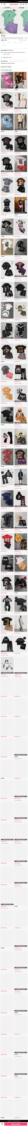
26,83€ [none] (2, 173)
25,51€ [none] (16, 109)
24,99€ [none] (16, 131)
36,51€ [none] (2, 906)
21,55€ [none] (16, 529)
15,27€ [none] (16, 572)
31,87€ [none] (16, 633)
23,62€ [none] (16, 319)
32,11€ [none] (16, 884)
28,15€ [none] (16, 381)
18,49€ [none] (16, 214)
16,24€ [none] (2, 508)
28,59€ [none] (16, 424)
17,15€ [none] (2, 841)
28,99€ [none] (2, 466)
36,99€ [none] (2, 947)
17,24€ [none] (16, 927)
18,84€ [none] (2, 1034)
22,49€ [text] (3, 35)
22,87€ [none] (2, 339)
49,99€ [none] (2, 778)
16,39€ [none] (2, 863)
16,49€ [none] (2, 403)
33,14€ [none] (16, 1117)
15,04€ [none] (2, 736)
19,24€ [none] (16, 613)
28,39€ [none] (2, 884)
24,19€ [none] (16, 256)
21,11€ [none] (16, 947)
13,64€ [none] (16, 339)
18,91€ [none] (16, 173)
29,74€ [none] (16, 863)
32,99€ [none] (16, 1012)
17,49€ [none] (16, 89)
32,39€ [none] (2, 446)
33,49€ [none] (2, 424)
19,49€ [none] (2, 361)
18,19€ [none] (16, 194)
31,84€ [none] (2, 1075)
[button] (2, 4)
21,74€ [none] (2, 381)
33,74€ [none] (2, 756)
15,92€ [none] (2, 927)
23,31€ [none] (16, 278)
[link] (14, 1)
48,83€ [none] (16, 551)
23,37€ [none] (2, 592)
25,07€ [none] (16, 1034)
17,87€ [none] (2, 214)
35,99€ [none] (2, 486)
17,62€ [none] (16, 446)
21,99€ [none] (16, 153)
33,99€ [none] (2, 278)
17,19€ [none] (2, 572)
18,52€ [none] (16, 299)
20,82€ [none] (2, 1097)
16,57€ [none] (2, 991)
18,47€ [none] (16, 991)
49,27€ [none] (2, 653)
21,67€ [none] (16, 653)
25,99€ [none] (16, 1054)
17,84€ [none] (2, 969)
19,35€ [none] (2, 674)
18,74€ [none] (2, 153)
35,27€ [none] (2, 613)
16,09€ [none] (2, 1054)
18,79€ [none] (2, 696)
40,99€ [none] (16, 592)
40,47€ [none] (16, 486)
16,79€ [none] (16, 361)
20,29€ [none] (2, 299)
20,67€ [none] (16, 819)
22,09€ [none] (16, 674)
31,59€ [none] (16, 778)
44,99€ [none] (16, 906)
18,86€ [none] (3, 109)
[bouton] (2, 1124)
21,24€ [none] (16, 236)
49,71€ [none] (16, 798)
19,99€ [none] (2, 236)
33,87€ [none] (16, 508)
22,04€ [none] (2, 89)
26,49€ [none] (16, 756)
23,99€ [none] (2, 529)
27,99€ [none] (16, 716)
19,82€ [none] (2, 819)
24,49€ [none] (2, 131)
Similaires (15, 1124)
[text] (14, 21)
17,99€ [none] (2, 256)
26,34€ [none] (2, 798)
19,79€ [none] (16, 403)
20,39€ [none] (2, 194)
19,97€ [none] (16, 736)
